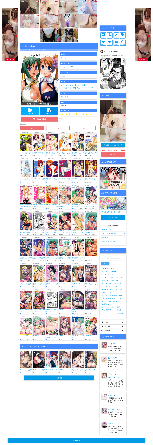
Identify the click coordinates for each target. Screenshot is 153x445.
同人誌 (22, 50)
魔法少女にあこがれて (116, 289)
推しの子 (104, 283)
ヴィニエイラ (112, 283)
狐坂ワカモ (115, 301)
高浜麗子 (121, 295)
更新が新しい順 (113, 229)
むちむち (72, 85)
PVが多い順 (113, 237)
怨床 (117, 280)
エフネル (104, 286)
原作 (26, 50)
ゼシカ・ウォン (42, 50)
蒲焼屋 (63, 76)
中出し (69, 88)
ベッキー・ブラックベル (109, 275)
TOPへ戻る (76, 440)
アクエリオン (33, 50)
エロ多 (91, 88)
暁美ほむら (105, 289)
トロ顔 (82, 85)
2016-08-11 (64, 97)
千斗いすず (119, 298)
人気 (58, 128)
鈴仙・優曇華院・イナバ (109, 310)
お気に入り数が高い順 (113, 241)
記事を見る (113, 154)
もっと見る (58, 378)
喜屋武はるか (106, 304)
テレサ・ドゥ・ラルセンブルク (111, 277)
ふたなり (115, 286)
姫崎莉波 (114, 295)
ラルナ (119, 283)
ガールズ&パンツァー (108, 280)
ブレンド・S (112, 292)
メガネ (63, 85)
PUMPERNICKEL (106, 298)
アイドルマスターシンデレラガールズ (112, 307)
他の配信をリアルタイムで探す (113, 145)
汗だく (87, 85)
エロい (86, 88)
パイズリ (63, 88)
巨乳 (67, 85)
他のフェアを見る (113, 217)
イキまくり (80, 88)
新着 (83, 128)
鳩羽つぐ (104, 292)
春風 (122, 277)
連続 (74, 88)
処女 (78, 85)
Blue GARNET (112, 272)
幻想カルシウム (106, 295)
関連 (32, 128)
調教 (113, 298)
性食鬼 (119, 310)
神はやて (104, 272)
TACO (110, 286)
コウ (103, 301)
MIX (72, 67)
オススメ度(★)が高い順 (113, 233)
